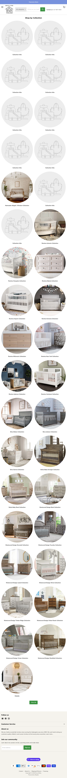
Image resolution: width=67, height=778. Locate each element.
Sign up (27, 747)
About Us (27, 771)
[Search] (42, 9)
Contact (21, 771)
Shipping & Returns (36, 771)
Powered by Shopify (33, 775)
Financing (45, 771)
